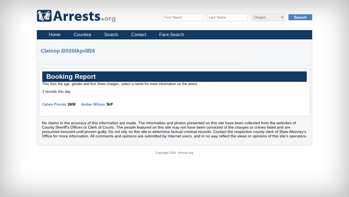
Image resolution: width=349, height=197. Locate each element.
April (82, 51)
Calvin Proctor (54, 104)
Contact (138, 34)
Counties (82, 34)
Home (55, 34)
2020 (69, 51)
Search (111, 34)
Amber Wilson (93, 104)
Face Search (171, 34)
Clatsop (50, 51)
